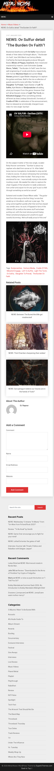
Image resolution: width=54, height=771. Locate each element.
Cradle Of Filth (41, 268)
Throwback (12, 719)
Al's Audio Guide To (15, 619)
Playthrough (13, 681)
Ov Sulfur (10, 274)
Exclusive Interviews (16, 643)
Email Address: (12, 465)
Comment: (10, 430)
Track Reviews (14, 733)
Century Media (29, 268)
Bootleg (11, 633)
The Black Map (14, 714)
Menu (3, 17)
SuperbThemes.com (44, 766)
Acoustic (11, 615)
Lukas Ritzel (13, 563)
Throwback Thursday (16, 724)
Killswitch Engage (13, 271)
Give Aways (12, 652)
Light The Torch (40, 271)
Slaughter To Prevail (23, 274)
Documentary (13, 638)
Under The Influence (16, 743)
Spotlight (11, 700)
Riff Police (12, 695)
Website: (9, 476)
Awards (11, 629)
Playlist (11, 676)
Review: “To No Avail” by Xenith (20, 529)
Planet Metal (13, 671)
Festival (11, 648)
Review (11, 690)
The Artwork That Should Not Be (21, 709)
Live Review (12, 662)
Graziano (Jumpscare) (17, 593)
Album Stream (14, 624)
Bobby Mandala (14, 585)
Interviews (12, 657)
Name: (8, 454)
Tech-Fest (12, 705)
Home (3, 25)
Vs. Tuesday (13, 747)
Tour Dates (12, 728)
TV (9, 738)
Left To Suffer (27, 271)
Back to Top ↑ (27, 768)
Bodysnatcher (16, 268)
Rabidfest (12, 686)
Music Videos (13, 25)
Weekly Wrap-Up (14, 752)
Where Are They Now (16, 757)
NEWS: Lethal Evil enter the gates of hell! (24, 541)
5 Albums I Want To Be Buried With (21, 610)
